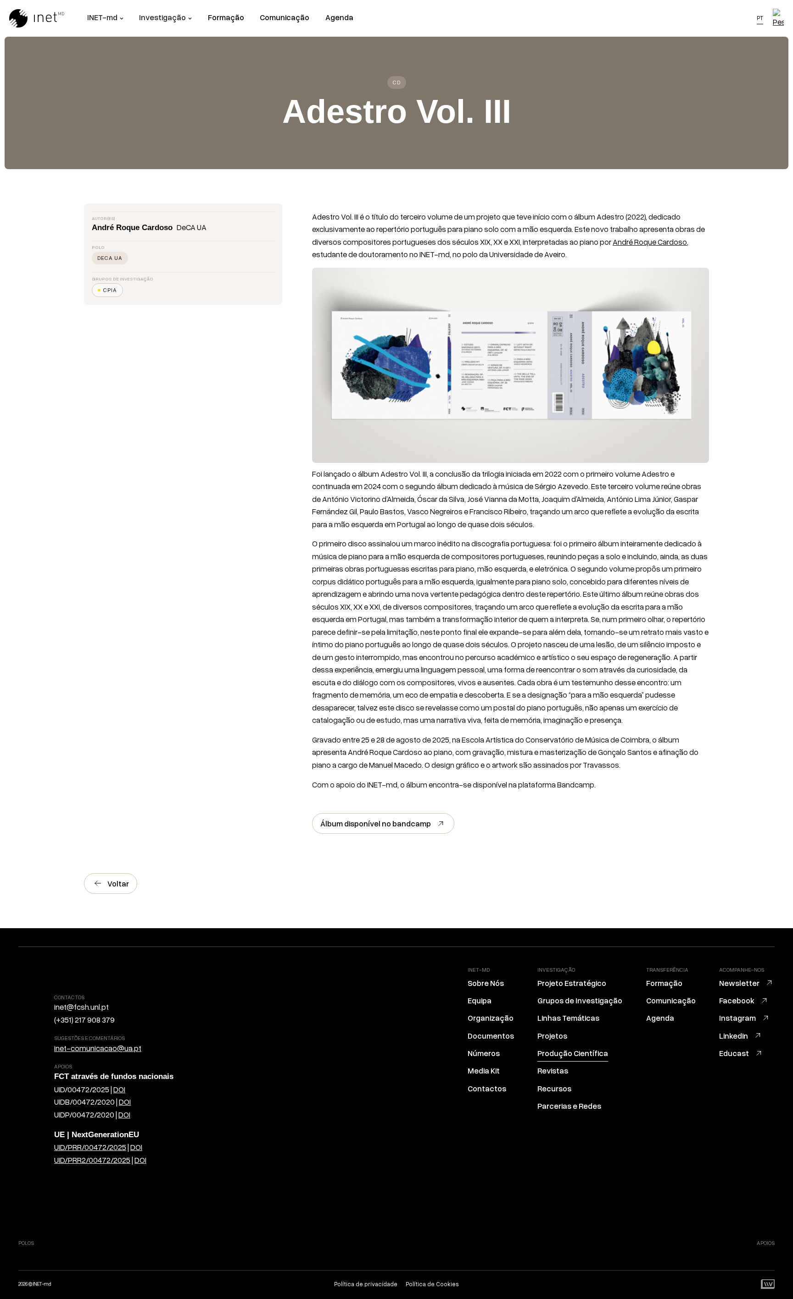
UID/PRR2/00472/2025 (92, 1160)
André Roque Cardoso (650, 242)
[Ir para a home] (48, 18)
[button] (105, 18)
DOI (119, 1089)
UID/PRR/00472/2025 (90, 1147)
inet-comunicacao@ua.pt (97, 1048)
